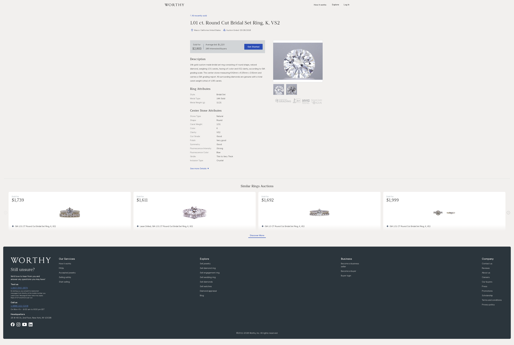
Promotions (487, 291)
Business (346, 258)
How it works (320, 4)
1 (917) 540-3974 (19, 288)
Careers (486, 277)
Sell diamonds (206, 282)
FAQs (61, 268)
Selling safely (65, 277)
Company (488, 258)
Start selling (64, 282)
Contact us (487, 263)
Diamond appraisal (208, 291)
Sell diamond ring (208, 268)
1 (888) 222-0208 (19, 306)
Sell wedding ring (208, 277)
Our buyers (487, 282)
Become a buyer (348, 271)
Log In (346, 4)
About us (486, 272)
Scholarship (487, 295)
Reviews (486, 268)
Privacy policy (488, 304)
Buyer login (346, 275)
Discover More (257, 235)
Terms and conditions (492, 300)
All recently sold (199, 15)
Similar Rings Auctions (257, 186)
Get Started (253, 46)
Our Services (67, 258)
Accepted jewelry (67, 272)
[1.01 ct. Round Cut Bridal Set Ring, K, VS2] (298, 61)
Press (484, 286)
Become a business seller (350, 265)
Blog (202, 295)
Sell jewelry (205, 263)
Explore (204, 258)
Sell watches (206, 286)
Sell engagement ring (210, 272)
